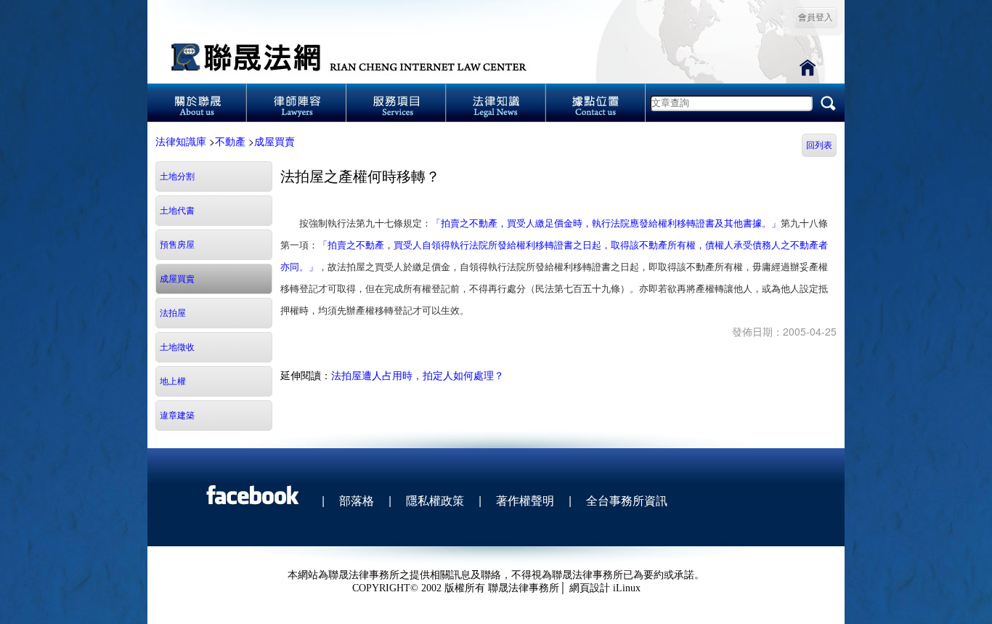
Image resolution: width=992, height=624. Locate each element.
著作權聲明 (525, 500)
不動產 (230, 141)
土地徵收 (177, 347)
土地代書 (177, 211)
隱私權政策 (435, 500)
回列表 (819, 145)
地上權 (173, 381)
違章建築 (177, 415)
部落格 (356, 500)
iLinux (627, 588)
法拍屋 (173, 313)
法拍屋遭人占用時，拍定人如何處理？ (417, 375)
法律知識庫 (180, 141)
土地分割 (177, 176)
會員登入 (815, 17)
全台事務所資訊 (626, 500)
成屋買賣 (274, 141)
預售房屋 (177, 245)
